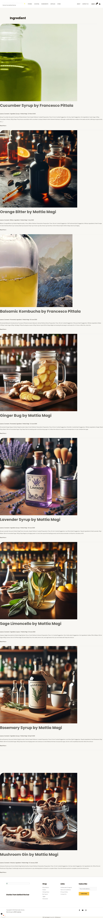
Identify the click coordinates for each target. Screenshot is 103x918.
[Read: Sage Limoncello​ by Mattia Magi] (38, 580)
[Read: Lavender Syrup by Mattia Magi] (38, 476)
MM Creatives (17, 912)
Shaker (44, 889)
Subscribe (84, 893)
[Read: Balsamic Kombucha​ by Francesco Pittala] (36, 270)
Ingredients (44, 4)
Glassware (45, 898)
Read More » (3, 125)
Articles (52, 4)
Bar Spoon (45, 894)
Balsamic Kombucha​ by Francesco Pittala (40, 311)
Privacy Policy (64, 892)
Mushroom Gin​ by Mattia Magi (29, 854)
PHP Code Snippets (46, 917)
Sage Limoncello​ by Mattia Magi (30, 623)
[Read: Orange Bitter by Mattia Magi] (38, 168)
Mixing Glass (45, 892)
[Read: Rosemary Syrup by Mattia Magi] (38, 684)
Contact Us (85, 4)
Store (59, 4)
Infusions (12, 862)
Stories (30, 4)
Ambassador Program (66, 887)
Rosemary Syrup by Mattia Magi (31, 727)
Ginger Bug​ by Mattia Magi (25, 415)
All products (45, 887)
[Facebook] (79, 910)
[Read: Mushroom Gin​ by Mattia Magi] (38, 811)
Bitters (12, 220)
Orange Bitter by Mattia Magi (28, 211)
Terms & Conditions (66, 889)
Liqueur (18, 631)
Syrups (18, 113)
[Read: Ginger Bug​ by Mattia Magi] (38, 372)
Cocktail (36, 4)
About (78, 4)
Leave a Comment (4, 113)
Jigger (44, 896)
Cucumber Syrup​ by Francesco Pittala (36, 105)
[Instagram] (86, 910)
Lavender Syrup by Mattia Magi (30, 519)
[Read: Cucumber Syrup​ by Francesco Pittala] (38, 62)
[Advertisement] (51, 761)
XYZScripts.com (57, 917)
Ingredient (13, 113)
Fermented (13, 319)
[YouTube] (82, 910)
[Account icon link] (99, 4)
